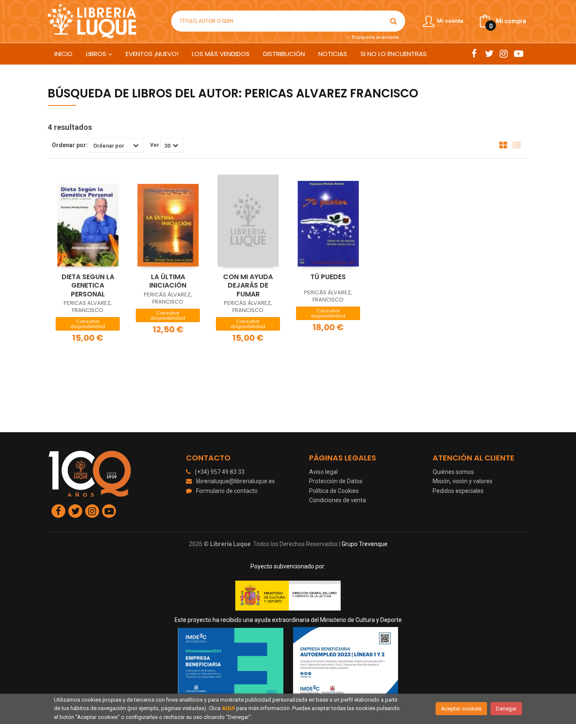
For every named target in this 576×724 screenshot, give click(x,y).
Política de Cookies (334, 490)
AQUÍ (228, 708)
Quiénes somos (453, 471)
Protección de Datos (336, 481)
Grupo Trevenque (365, 544)
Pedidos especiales (458, 490)
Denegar (506, 708)
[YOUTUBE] (518, 53)
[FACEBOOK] (474, 53)
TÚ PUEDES (328, 277)
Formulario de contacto (227, 490)
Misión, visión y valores (463, 481)
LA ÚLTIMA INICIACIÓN (167, 281)
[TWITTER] (489, 53)
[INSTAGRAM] (504, 53)
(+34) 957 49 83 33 (220, 471)
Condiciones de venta (337, 500)
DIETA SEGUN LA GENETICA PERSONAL (88, 285)
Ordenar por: (70, 145)
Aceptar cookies (461, 708)
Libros (97, 53)
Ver (154, 145)
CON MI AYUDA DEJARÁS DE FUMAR (248, 285)
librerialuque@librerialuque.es (235, 481)
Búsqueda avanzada (374, 37)
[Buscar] (393, 21)
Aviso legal (323, 471)
